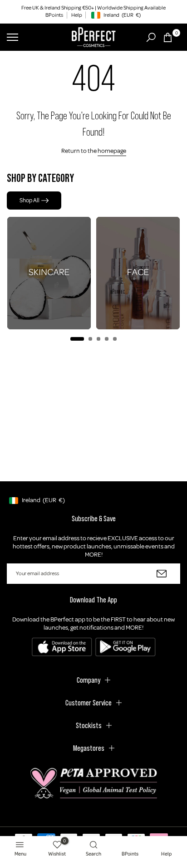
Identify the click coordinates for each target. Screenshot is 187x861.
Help (76, 15)
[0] (167, 37)
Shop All (29, 200)
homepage (112, 151)
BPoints (54, 15)
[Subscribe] (161, 573)
